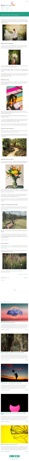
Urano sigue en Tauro (9, 245)
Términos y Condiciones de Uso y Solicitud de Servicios (14, 458)
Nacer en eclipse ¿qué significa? (8, 322)
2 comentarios (7, 421)
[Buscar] (25, 1)
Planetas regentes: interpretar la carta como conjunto (12, 352)
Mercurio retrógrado (16, 70)
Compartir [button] (2, 421)
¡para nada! (15, 135)
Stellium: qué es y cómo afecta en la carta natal (11, 382)
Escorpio (6, 70)
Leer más (26, 421)
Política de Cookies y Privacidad (14, 459)
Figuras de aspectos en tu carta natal (9, 444)
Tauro (20, 69)
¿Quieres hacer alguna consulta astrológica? (23, 274)
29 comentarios (7, 451)
